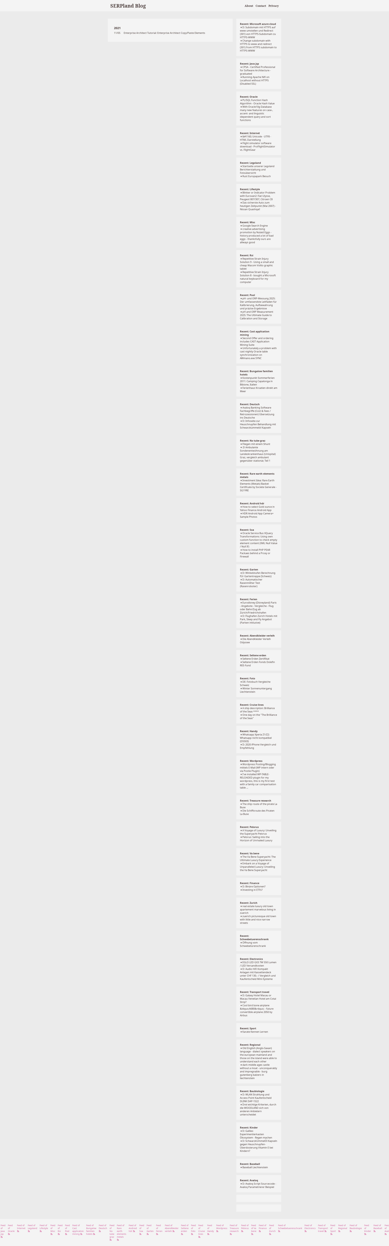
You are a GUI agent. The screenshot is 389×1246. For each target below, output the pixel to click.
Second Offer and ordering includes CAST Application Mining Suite (256, 341)
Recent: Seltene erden (253, 655)
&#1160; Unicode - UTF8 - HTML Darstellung (255, 138)
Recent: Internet (250, 133)
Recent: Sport (248, 1028)
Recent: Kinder (249, 1127)
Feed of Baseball (378, 1227)
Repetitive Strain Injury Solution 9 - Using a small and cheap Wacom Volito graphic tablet (257, 263)
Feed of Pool (67, 1228)
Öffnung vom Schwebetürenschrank (253, 944)
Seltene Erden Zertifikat (255, 658)
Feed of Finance (263, 1227)
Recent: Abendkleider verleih (257, 635)
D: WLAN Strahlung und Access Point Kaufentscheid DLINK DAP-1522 (256, 1098)
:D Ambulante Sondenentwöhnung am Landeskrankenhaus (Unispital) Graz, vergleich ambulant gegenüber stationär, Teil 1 (258, 454)
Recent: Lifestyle (250, 189)
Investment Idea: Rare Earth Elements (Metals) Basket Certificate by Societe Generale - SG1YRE (258, 485)
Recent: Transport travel (254, 992)
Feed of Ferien (159, 1228)
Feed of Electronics (310, 1227)
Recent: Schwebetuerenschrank (254, 937)
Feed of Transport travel (323, 1228)
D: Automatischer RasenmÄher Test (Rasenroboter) (251, 583)
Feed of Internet (21, 1227)
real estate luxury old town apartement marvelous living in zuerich (258, 910)
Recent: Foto (247, 678)
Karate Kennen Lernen (255, 1031)
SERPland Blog (128, 5)
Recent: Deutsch (250, 404)
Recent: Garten (249, 569)
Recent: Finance (249, 883)
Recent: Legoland (250, 163)
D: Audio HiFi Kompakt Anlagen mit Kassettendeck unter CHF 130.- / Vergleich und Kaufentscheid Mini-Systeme (258, 974)
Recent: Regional (250, 1044)
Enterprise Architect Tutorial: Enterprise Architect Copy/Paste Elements (164, 33)
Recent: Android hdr (252, 503)
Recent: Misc (247, 222)
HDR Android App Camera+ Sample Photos (257, 515)
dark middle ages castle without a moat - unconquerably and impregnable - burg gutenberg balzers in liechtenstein (258, 1071)
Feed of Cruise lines (201, 1229)
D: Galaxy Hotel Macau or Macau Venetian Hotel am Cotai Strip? (258, 999)
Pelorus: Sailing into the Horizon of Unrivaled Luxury (256, 838)
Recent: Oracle (249, 96)
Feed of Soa (141, 1228)
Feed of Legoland (32, 1227)
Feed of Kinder (367, 1228)
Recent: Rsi (246, 255)
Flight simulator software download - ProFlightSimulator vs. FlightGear (257, 146)
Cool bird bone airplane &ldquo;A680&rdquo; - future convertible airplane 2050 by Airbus (257, 1010)
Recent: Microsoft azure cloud (258, 24)
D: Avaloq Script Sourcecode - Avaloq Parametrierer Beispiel (258, 1185)
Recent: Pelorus (249, 827)
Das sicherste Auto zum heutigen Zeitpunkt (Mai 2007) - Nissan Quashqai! (258, 206)
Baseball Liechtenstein (255, 1167)
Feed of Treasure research (234, 1228)
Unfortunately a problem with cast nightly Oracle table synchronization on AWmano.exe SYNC (258, 353)
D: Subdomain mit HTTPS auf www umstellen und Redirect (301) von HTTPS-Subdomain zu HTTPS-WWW (258, 32)
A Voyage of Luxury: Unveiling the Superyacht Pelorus (258, 832)
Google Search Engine (255, 225)
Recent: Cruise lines (252, 704)
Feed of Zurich (272, 1228)
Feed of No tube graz (112, 1231)
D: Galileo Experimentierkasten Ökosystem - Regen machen (256, 1134)
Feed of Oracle (11, 1228)
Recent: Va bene (249, 853)
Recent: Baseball (250, 1164)
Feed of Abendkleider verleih (172, 1228)
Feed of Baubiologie (356, 1227)
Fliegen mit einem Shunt (256, 444)
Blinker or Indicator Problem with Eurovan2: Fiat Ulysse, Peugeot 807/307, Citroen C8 (257, 196)
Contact (261, 6)
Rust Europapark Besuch (256, 176)
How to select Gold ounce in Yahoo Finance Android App (257, 508)
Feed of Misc (52, 1228)
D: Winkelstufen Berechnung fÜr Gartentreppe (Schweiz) (257, 574)
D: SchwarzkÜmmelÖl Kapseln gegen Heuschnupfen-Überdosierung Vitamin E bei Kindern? (258, 1146)
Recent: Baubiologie (252, 1091)
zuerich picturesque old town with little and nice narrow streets (258, 920)
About (249, 6)
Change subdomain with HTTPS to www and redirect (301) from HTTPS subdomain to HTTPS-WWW (258, 45)
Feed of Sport (333, 1228)
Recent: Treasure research (255, 800)
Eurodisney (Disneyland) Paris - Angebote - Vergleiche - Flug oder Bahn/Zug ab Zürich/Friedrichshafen (258, 607)
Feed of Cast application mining (78, 1229)
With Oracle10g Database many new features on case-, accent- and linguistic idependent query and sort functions (256, 113)
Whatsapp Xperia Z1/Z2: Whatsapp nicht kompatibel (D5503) (256, 738)
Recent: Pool (247, 295)
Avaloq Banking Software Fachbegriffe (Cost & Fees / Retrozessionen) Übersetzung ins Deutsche (257, 412)
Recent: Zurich (248, 903)
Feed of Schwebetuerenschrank (290, 1227)
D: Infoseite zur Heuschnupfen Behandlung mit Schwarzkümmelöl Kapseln (258, 424)
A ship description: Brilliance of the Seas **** (257, 709)
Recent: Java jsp (249, 63)
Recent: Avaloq (249, 1180)
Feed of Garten (150, 1228)
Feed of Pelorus (245, 1227)
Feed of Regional (342, 1227)
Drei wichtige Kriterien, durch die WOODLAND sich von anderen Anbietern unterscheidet (258, 1109)
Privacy (274, 6)
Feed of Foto (193, 1228)
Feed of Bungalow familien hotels (91, 1229)
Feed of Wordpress (221, 1227)
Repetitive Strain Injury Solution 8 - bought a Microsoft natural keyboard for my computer (258, 277)
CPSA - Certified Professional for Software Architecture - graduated (257, 70)
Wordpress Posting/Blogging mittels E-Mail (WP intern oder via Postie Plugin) (258, 768)
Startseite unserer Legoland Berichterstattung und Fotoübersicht (257, 170)
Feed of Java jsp (3, 1229)
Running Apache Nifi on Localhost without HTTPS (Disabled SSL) (254, 80)
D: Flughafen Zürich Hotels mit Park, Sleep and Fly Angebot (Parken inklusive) (258, 619)
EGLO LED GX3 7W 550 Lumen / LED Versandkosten (258, 964)
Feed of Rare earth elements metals (121, 1231)
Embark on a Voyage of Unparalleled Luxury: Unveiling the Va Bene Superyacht (257, 867)
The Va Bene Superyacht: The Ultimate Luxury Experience (258, 858)
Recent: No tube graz (252, 440)
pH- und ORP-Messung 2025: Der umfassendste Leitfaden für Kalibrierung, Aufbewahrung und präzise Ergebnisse (258, 303)
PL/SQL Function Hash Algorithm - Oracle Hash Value (257, 101)
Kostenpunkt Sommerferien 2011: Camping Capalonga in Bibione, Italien (257, 381)
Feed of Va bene (253, 1228)
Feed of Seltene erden (185, 1228)
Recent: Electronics (251, 959)
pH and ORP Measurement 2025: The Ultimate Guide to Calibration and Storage (256, 315)
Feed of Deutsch (103, 1227)
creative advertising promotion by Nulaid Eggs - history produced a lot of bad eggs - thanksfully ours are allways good (257, 235)
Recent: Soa (247, 529)
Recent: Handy (249, 731)
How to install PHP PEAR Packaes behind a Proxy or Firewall (255, 553)
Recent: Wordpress (251, 761)
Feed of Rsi (60, 1228)
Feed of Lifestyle (44, 1227)
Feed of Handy (210, 1228)
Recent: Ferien (248, 599)
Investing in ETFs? (252, 889)
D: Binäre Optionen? (253, 886)
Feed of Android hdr (133, 1228)
